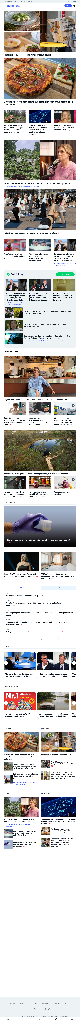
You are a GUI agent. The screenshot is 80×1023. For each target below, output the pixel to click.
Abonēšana (45, 1003)
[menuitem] (60, 6)
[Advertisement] (40, 876)
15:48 (8, 600)
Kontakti (22, 1003)
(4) (9, 542)
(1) (58, 233)
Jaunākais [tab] (23, 588)
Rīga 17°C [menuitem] (31, 1)
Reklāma (12, 1003)
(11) (57, 578)
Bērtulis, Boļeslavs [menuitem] (19, 1)
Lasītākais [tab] (58, 588)
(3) (37, 134)
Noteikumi (34, 1003)
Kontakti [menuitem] (67, 1)
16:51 (7, 593)
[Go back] (5, 5)
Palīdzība (57, 1003)
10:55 (7, 629)
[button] (74, 5)
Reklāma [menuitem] (74, 1)
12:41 (7, 610)
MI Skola (67, 1003)
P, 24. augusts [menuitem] (8, 1)
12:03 (8, 620)
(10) (74, 261)
